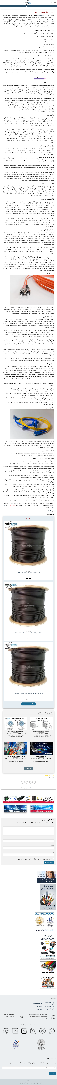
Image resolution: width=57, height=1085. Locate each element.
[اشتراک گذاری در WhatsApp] (35, 782)
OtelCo (49, 511)
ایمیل (52, 845)
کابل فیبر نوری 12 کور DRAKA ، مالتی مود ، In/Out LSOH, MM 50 (28, 633)
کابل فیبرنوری (28, 788)
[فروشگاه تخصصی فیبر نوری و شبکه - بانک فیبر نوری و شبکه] (28, 2)
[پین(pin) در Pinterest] (24, 782)
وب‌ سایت (52, 852)
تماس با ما (24, 1080)
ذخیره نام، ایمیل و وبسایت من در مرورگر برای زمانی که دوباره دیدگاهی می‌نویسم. (34, 859)
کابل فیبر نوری (40, 15)
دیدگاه (52, 825)
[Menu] (55, 2)
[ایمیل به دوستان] (27, 782)
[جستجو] (51, 2)
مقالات (28, 1080)
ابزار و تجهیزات (39, 1009)
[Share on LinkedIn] (22, 782)
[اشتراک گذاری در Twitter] (30, 782)
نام (53, 838)
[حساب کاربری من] (3, 2)
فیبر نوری (52, 19)
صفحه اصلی (32, 1080)
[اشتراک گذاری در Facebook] (32, 782)
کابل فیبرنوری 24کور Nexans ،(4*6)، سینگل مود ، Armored (28, 572)
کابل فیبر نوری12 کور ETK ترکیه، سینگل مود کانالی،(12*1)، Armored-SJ (28, 693)
